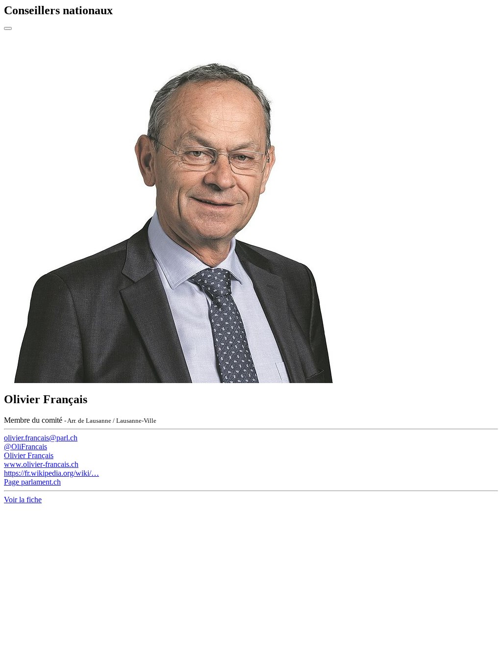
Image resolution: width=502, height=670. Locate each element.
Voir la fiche (23, 499)
